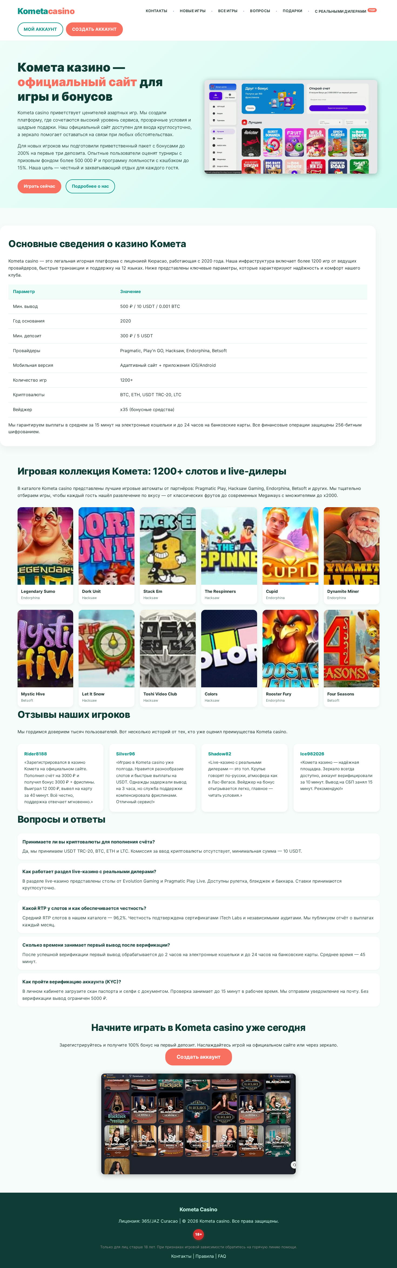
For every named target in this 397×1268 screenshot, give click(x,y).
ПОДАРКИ (292, 11)
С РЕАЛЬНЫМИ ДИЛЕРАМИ (345, 11)
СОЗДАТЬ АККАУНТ (94, 29)
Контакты (181, 1256)
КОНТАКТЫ (156, 11)
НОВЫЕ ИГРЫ (193, 11)
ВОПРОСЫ (260, 11)
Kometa (46, 11)
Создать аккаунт (199, 1057)
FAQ (222, 1256)
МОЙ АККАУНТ (40, 29)
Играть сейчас (39, 186)
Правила (205, 1256)
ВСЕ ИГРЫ (227, 11)
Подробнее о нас (90, 186)
